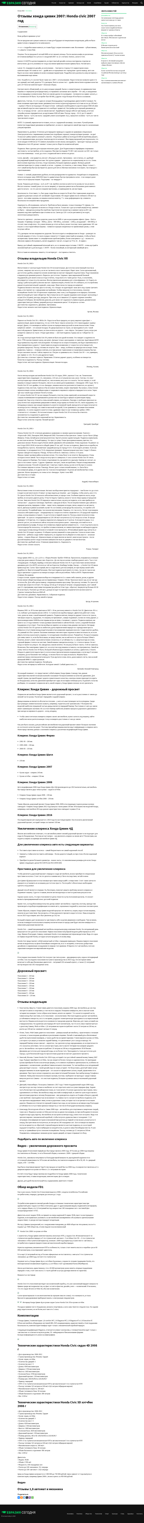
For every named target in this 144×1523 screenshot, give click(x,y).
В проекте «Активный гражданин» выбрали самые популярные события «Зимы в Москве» (113, 63)
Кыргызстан (125, 3)
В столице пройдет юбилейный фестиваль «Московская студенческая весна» (113, 38)
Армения (71, 3)
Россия (54, 3)
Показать (32, 27)
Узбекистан (115, 3)
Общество (104, 33)
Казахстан (62, 3)
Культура (115, 1514)
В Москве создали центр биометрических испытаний (110, 46)
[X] (27, 1497)
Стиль (122, 1514)
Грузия (106, 3)
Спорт (107, 1514)
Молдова (135, 3)
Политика (79, 1514)
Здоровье (130, 1514)
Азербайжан (97, 3)
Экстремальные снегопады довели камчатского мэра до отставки (112, 19)
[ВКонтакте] (19, 1497)
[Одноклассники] (21, 1497)
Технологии (98, 1514)
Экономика (28, 11)
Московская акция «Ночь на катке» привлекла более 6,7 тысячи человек (113, 54)
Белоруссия (80, 3)
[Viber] (30, 1497)
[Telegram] (24, 1497)
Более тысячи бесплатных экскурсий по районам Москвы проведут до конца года (113, 73)
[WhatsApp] (32, 1497)
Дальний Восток (105, 15)
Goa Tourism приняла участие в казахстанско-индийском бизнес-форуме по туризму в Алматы (112, 28)
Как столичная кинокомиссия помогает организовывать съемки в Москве (113, 82)
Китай (89, 3)
